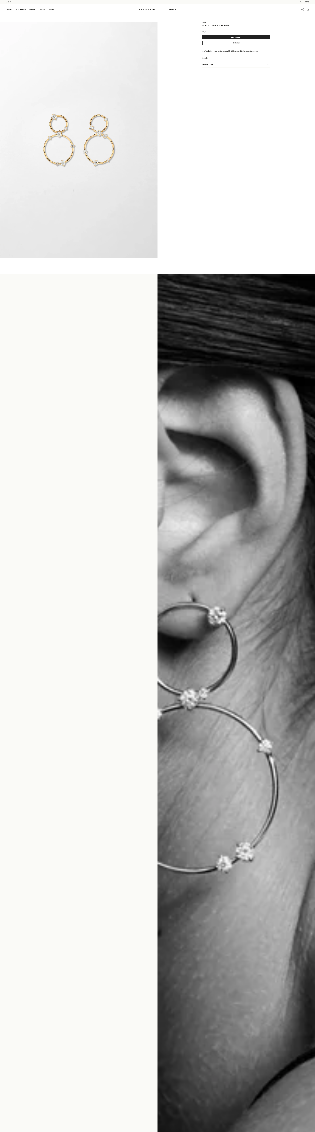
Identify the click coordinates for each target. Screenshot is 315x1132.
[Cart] (308, 9)
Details (205, 58)
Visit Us (8, 2)
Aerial (204, 22)
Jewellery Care (207, 64)
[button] (9, 9)
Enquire (236, 43)
